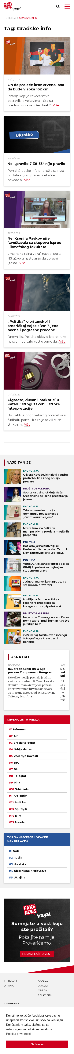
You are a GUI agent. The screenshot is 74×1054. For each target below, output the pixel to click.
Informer (19, 729)
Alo (16, 736)
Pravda (19, 822)
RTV (18, 815)
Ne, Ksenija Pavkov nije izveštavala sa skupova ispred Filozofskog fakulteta (34, 242)
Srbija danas (23, 749)
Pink (17, 782)
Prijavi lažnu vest (37, 954)
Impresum (10, 980)
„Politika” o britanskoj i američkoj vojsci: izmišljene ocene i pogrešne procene (33, 325)
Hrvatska (20, 864)
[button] (67, 7)
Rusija (18, 857)
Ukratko (20, 657)
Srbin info (22, 789)
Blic (16, 769)
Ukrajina (19, 877)
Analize (43, 980)
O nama (9, 985)
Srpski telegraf (24, 742)
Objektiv (20, 796)
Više (56, 105)
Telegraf (20, 776)
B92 (17, 762)
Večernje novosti (26, 756)
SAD (16, 851)
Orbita (42, 990)
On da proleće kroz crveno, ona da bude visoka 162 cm (36, 87)
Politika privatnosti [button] (18, 1033)
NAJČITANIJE (18, 462)
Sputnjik (21, 809)
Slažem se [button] (37, 1044)
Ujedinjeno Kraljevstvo (30, 871)
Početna (10, 17)
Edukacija (45, 995)
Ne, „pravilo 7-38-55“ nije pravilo (36, 164)
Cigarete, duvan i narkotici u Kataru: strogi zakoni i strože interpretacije (34, 404)
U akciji (43, 985)
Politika (20, 802)
